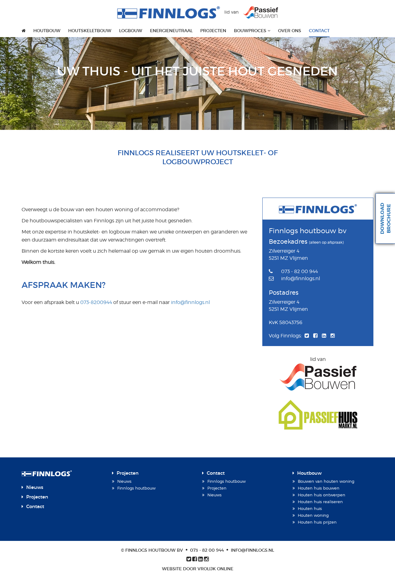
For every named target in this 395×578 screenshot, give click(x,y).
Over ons (289, 30)
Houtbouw (46, 30)
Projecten (213, 30)
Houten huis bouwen (318, 488)
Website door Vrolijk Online (197, 569)
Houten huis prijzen (317, 522)
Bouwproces (251, 30)
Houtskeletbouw (89, 30)
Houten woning (313, 515)
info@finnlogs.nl (190, 302)
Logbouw (130, 30)
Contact (319, 30)
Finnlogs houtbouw (136, 488)
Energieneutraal (171, 30)
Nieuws (34, 487)
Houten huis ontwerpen (321, 494)
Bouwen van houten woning (326, 481)
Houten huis (310, 508)
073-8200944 (96, 302)
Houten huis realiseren (320, 501)
